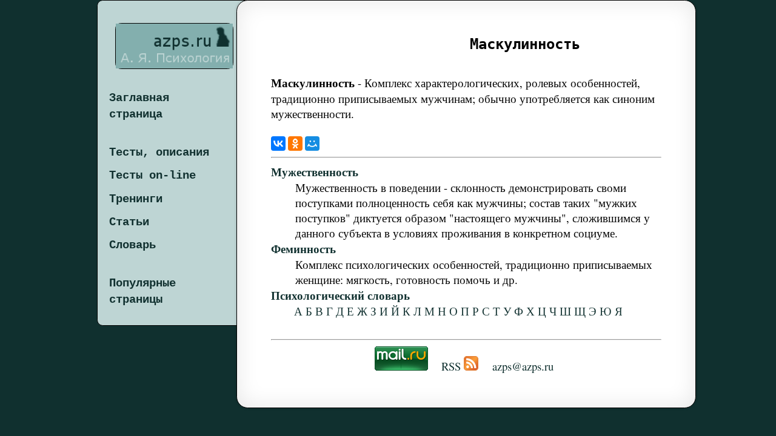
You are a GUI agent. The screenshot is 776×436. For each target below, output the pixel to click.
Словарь (132, 245)
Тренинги (135, 199)
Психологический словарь (340, 295)
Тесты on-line (152, 175)
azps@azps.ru (523, 366)
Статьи (129, 222)
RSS (451, 366)
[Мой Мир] (312, 143)
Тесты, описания (159, 152)
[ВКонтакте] (278, 143)
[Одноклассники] (295, 143)
